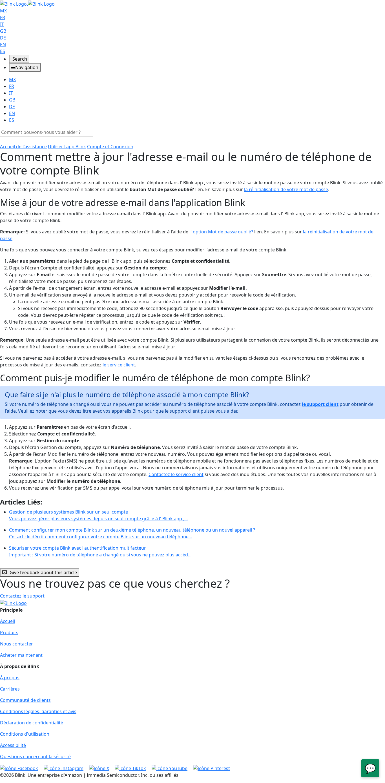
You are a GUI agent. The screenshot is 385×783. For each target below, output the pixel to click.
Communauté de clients (25, 700)
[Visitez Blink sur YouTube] (170, 768)
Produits (9, 632)
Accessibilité (13, 745)
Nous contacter (16, 644)
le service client (119, 365)
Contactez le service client (176, 474)
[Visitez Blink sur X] (99, 768)
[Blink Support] (27, 3)
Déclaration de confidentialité (31, 723)
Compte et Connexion (110, 146)
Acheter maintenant (21, 655)
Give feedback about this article (43, 572)
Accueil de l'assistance (23, 146)
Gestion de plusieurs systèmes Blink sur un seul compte (98, 515)
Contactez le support (22, 596)
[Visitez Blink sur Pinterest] (211, 768)
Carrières (10, 689)
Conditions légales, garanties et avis (38, 711)
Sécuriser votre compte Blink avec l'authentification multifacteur (100, 551)
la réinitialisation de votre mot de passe (286, 189)
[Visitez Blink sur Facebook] (19, 768)
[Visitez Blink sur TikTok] (131, 768)
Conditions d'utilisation (24, 734)
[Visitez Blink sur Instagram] (64, 768)
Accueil (7, 621)
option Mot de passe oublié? (223, 232)
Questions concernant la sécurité (35, 756)
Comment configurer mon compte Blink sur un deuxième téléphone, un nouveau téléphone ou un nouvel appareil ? (132, 533)
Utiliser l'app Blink (67, 146)
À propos (9, 677)
